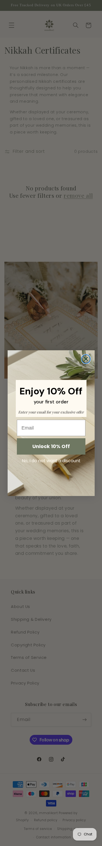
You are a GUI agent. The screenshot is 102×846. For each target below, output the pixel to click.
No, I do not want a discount (51, 461)
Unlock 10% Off (51, 446)
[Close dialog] (86, 359)
